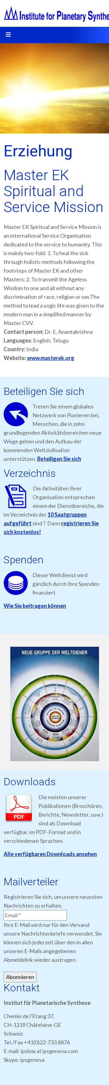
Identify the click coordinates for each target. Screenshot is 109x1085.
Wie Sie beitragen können (35, 605)
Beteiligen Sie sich (59, 458)
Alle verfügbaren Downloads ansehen (50, 854)
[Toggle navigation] (8, 35)
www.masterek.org (50, 358)
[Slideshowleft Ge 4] (54, 704)
